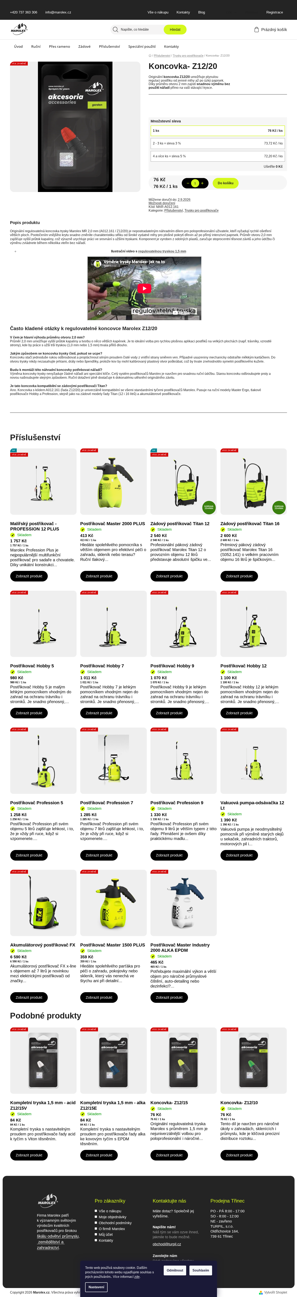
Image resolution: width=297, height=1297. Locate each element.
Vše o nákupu (158, 12)
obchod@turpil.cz (167, 1244)
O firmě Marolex (112, 1229)
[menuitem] (18, 46)
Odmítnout (175, 1270)
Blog (201, 12)
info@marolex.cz (58, 12)
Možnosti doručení (162, 203)
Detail (29, 576)
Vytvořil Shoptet (275, 1292)
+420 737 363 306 (23, 12)
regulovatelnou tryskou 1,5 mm (162, 251)
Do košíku (226, 183)
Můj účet (106, 1235)
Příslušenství (173, 210)
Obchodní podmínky (115, 1223)
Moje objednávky (112, 1217)
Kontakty (183, 12)
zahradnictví (48, 1247)
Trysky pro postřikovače (202, 210)
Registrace (274, 12)
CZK (229, 12)
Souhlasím (200, 1270)
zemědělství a (51, 1242)
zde (137, 1276)
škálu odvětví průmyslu (58, 1236)
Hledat (175, 30)
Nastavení (96, 1287)
